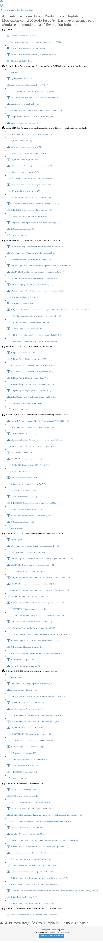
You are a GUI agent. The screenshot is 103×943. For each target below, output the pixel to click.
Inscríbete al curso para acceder (51, 936)
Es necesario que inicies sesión (58, 932)
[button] (1, 2)
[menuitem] (1, 6)
